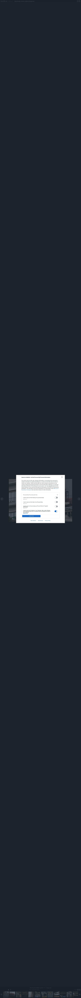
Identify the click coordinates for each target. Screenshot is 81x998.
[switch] (56, 497)
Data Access (40, 520)
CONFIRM (31, 516)
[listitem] (40, 494)
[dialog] (40, 499)
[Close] (62, 477)
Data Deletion (33, 520)
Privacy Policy (47, 520)
